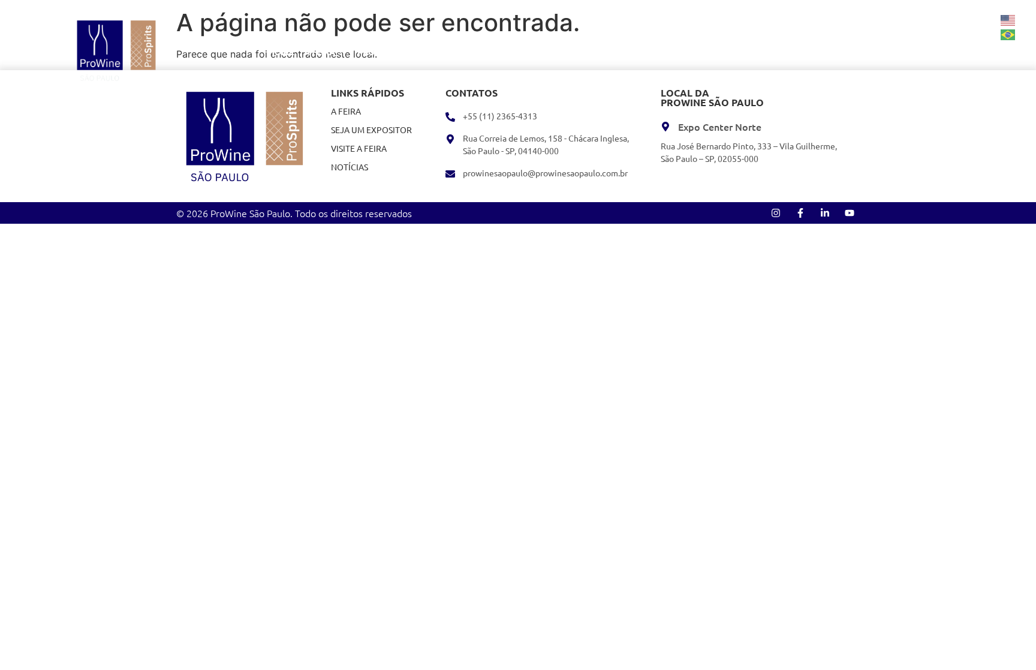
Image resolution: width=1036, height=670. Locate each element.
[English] (1008, 19)
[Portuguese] (1008, 34)
